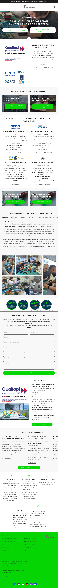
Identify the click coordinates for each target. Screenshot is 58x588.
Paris (3, 544)
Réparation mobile (29, 536)
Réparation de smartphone (15, 30)
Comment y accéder (30, 547)
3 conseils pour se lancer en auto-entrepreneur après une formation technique (38, 441)
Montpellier (5, 547)
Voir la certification (42, 424)
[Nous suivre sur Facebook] (3, 576)
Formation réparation (8, 536)
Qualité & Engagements (31, 541)
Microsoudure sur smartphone (43, 30)
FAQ (25, 550)
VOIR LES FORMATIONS (42, 202)
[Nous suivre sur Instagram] (7, 576)
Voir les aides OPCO (15, 153)
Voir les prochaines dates (15, 106)
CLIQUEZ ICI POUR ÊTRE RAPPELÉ (43, 67)
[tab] (5, 218)
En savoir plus (6, 458)
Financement (6, 550)
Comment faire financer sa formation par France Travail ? (13, 439)
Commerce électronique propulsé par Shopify (36, 580)
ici (34, 498)
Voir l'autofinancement (43, 184)
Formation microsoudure (9, 538)
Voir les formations (14, 202)
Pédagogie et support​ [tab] (18, 217)
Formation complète (8, 541)
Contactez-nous (7, 553)
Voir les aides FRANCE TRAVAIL (43, 153)
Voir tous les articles (29, 467)
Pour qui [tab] (32, 217)
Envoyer (29, 373)
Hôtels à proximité (29, 544)
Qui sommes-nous (29, 538)
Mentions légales (29, 553)
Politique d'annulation (30, 556)
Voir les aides (15, 184)
